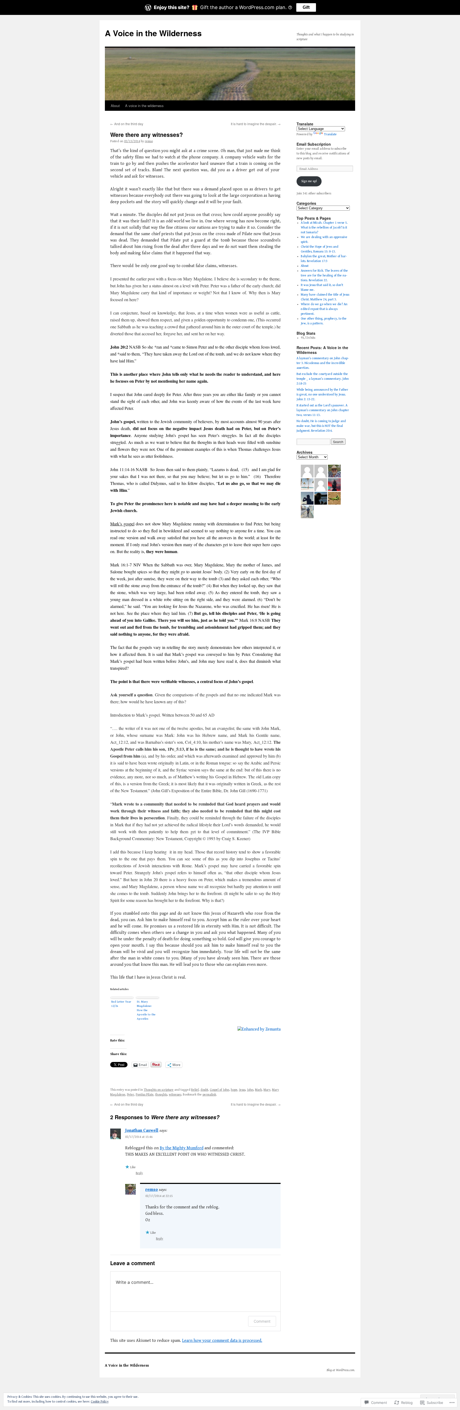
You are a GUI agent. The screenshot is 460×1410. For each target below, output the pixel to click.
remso (149, 141)
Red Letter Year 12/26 (121, 1004)
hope (234, 1090)
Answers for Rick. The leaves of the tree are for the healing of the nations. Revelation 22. (324, 275)
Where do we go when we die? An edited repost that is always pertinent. (324, 309)
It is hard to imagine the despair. (256, 123)
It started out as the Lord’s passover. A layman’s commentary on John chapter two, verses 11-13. (323, 410)
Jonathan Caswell (141, 1130)
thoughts (161, 1094)
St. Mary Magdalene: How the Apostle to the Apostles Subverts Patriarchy (146, 1010)
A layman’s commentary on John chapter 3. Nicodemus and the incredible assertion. (323, 363)
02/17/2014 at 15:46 (139, 1137)
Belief (195, 1090)
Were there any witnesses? (146, 134)
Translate (330, 134)
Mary (267, 1090)
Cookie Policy (100, 1401)
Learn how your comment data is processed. (222, 1340)
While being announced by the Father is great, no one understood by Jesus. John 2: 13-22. (322, 394)
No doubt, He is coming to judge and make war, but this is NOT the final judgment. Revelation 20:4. (321, 425)
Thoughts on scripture (159, 1090)
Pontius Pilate (145, 1094)
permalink (209, 1094)
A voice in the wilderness (144, 105)
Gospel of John (219, 1090)
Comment (262, 1321)
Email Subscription (314, 144)
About (115, 105)
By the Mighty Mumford (181, 1148)
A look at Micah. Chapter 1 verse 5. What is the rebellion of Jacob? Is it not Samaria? (324, 227)
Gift (306, 7)
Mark (258, 1090)
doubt (204, 1090)
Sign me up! (309, 181)
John (250, 1090)
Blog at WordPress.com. (341, 1370)
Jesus (242, 1090)
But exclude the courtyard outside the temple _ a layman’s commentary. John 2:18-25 (323, 378)
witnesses (175, 1094)
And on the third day (126, 123)
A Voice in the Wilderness (153, 33)
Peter (130, 1094)
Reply (139, 1173)
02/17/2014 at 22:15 (159, 1196)
